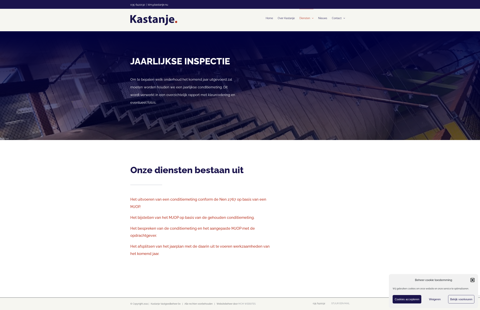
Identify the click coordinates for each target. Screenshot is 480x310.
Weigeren (435, 299)
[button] (472, 280)
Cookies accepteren (407, 299)
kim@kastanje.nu (158, 4)
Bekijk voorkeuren (461, 299)
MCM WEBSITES (247, 304)
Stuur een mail (340, 303)
